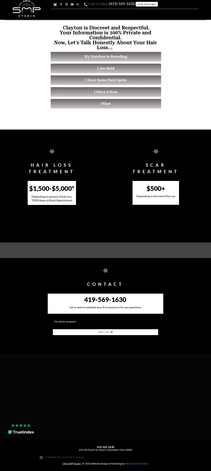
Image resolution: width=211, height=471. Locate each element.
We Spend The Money (136, 463)
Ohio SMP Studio (71, 463)
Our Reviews (147, 4)
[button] (105, 457)
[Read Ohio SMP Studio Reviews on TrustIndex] (21, 432)
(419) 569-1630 (122, 3)
